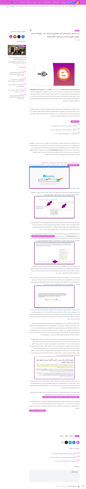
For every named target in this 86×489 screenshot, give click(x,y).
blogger (77, 30)
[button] (73, 442)
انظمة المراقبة (33, 6)
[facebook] (12, 2)
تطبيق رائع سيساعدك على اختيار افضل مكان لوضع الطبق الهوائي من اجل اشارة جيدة (16, 97)
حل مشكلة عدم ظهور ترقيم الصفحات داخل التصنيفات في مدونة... (64, 130)
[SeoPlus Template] (79, 486)
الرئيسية (63, 2)
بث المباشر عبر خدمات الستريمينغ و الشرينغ (43, 236)
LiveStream (22, 2)
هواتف (43, 6)
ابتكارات (22, 6)
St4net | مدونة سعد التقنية (61, 486)
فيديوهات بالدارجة (47, 2)
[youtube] (10, 2)
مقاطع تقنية (12, 6)
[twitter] (19, 36)
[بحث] (7, 7)
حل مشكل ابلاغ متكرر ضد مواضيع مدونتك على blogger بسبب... (64, 126)
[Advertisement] (43, 20)
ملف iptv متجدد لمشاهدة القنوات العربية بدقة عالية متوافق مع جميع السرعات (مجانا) (16, 74)
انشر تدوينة (29, 2)
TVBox (47, 6)
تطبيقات (27, 6)
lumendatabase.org (73, 165)
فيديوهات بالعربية (56, 2)
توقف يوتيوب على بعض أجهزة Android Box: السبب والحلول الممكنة (16, 80)
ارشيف (35, 2)
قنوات (63, 6)
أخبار (79, 6)
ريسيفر (66, 6)
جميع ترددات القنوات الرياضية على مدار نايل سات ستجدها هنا (16, 91)
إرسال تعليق (74, 471)
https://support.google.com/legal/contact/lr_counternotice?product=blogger (61, 396)
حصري (40, 2)
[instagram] (7, 2)
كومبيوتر (39, 6)
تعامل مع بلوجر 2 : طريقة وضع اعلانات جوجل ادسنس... (66, 133)
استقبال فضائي (73, 6)
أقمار (55, 6)
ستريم (59, 6)
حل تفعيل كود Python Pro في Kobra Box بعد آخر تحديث (16, 85)
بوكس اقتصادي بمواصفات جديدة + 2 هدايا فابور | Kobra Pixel (17, 58)
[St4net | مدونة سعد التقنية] (73, 2)
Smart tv (51, 6)
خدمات (17, 6)
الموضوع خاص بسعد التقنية (37, 410)
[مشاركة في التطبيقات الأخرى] (62, 442)
